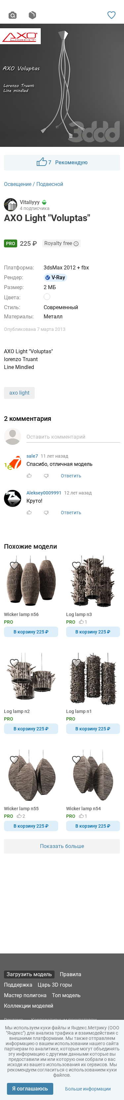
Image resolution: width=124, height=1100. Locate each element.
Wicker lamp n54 (83, 808)
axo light (19, 393)
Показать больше (62, 846)
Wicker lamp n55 (21, 808)
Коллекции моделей (28, 1006)
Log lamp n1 (79, 711)
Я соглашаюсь (30, 1089)
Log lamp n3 (79, 614)
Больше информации (88, 1088)
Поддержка (18, 985)
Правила (70, 974)
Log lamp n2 (17, 711)
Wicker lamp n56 (21, 614)
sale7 (32, 456)
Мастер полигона (25, 995)
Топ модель (66, 995)
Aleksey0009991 (44, 492)
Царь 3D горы (55, 985)
